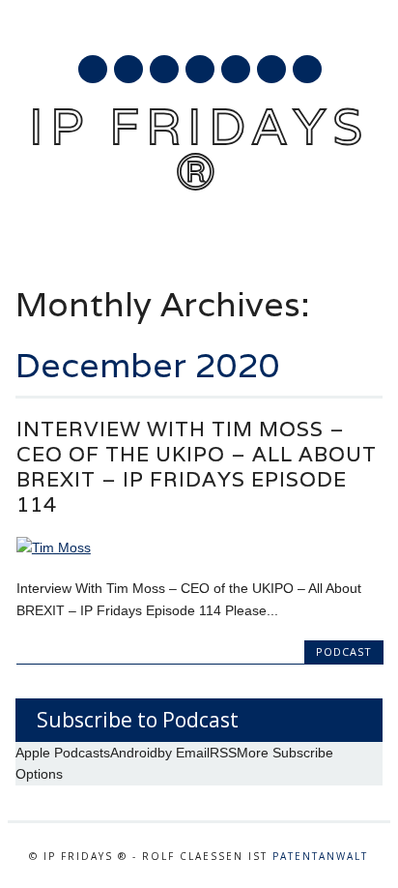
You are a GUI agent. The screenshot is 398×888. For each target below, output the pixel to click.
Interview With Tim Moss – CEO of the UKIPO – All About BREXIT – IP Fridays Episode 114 (196, 467)
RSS (235, 69)
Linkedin (199, 69)
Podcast (344, 651)
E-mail (272, 70)
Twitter (128, 69)
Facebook (92, 69)
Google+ (164, 69)
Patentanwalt (320, 856)
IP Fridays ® (199, 148)
